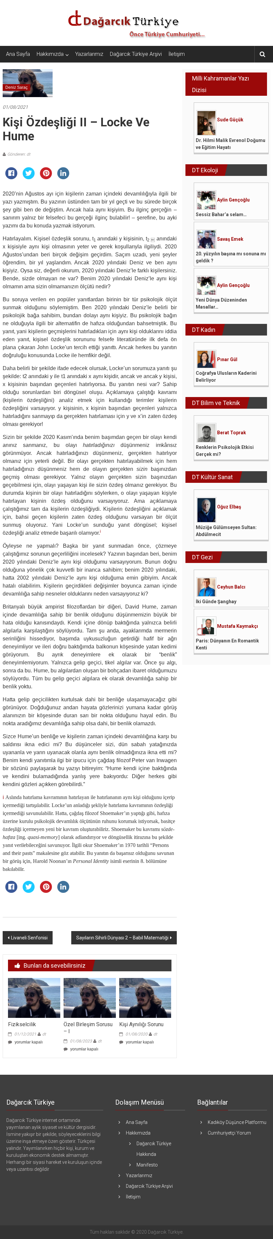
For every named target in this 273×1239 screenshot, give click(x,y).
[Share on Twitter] (29, 177)
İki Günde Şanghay (216, 601)
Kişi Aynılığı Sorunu (141, 1024)
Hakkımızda (50, 54)
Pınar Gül (227, 359)
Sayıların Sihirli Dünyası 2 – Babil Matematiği (122, 937)
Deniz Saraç (16, 87)
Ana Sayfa (18, 54)
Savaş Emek (230, 239)
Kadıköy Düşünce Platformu (237, 1122)
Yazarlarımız (89, 54)
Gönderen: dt (18, 154)
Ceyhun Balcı (231, 587)
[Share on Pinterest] (46, 177)
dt (44, 1034)
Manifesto (147, 1165)
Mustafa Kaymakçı (237, 626)
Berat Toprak (231, 432)
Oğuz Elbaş (229, 506)
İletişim (176, 54)
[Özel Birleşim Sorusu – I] (90, 997)
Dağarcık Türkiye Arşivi (136, 54)
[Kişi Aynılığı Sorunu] (145, 997)
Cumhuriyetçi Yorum (229, 1133)
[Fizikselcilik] (34, 997)
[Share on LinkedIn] (63, 177)
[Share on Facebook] (11, 177)
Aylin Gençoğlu (233, 200)
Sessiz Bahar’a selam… (221, 214)
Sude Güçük (230, 119)
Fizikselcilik (22, 1024)
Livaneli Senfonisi (29, 937)
